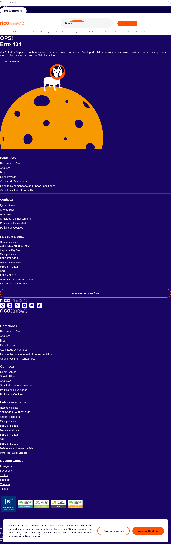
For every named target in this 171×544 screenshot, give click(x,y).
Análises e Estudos (119, 32)
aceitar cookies (148, 531)
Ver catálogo (12, 61)
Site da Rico (7, 209)
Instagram (6, 466)
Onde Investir (8, 177)
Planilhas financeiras (96, 32)
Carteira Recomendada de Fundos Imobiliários (27, 186)
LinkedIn (5, 479)
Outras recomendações (71, 32)
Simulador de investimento (16, 218)
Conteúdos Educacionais (145, 32)
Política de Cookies (11, 227)
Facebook (6, 470)
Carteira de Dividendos (13, 181)
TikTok (4, 488)
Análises (5, 168)
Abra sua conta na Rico (85, 293)
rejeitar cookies (113, 531)
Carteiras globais (46, 32)
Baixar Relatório (13, 10)
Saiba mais (31, 536)
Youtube (5, 484)
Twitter (4, 475)
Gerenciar (12, 536)
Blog (3, 172)
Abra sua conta (127, 23)
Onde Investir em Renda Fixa (17, 190)
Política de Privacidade (13, 223)
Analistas (5, 214)
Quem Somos (8, 205)
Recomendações (10, 163)
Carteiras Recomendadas (22, 32)
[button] (85, 158)
